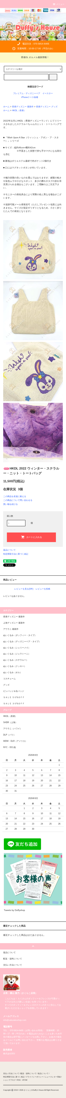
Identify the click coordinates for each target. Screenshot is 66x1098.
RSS (19, 1080)
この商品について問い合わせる (17, 500)
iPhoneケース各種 (29, 97)
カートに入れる (34, 537)
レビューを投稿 (43, 589)
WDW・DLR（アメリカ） (15, 741)
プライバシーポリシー (34, 1077)
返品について (9, 550)
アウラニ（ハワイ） (12, 729)
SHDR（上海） (10, 722)
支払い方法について (11, 1073)
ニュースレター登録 (53, 1077)
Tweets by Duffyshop (14, 910)
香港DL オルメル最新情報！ (35, 57)
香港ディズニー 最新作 (22, 107)
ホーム (6, 107)
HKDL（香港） (19, 110)
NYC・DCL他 (9, 747)
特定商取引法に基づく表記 (15, 554)
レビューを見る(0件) (23, 589)
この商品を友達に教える (14, 496)
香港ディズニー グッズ (47, 107)
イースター (47, 93)
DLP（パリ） (9, 735)
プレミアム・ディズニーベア (26, 93)
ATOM (24, 1080)
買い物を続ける (10, 504)
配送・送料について (28, 1073)
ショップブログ (9, 1080)
